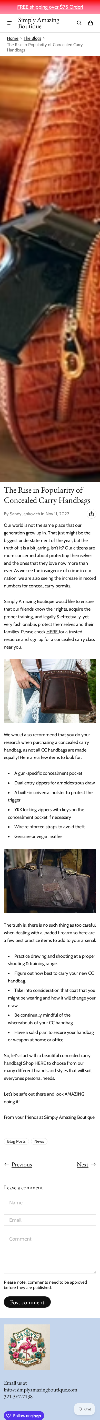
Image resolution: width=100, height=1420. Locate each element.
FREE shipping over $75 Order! (50, 7)
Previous (22, 1164)
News (39, 1141)
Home (12, 38)
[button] (79, 23)
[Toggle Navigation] (9, 23)
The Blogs (32, 38)
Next (82, 1164)
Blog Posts (16, 1141)
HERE (52, 632)
